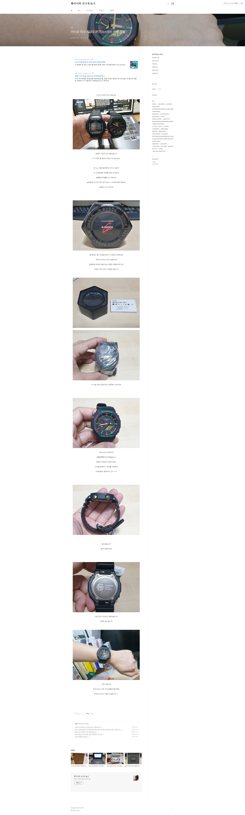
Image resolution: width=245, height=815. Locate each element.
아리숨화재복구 (156, 129)
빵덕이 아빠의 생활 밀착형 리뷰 (82, 779)
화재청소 (154, 104)
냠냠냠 (155, 70)
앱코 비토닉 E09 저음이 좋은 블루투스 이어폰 (88, 734)
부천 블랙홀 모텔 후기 (81, 736)
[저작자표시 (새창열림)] (92, 713)
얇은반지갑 (170, 146)
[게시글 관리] (81, 713)
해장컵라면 (154, 131)
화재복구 (155, 57)
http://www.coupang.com (83, 73)
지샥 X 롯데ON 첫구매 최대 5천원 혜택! (90, 62)
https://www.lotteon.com (82, 59)
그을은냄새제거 (161, 104)
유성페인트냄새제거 (157, 119)
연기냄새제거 (165, 134)
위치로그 (101, 10)
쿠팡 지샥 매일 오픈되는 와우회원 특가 (90, 76)
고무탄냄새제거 (156, 146)
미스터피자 (154, 126)
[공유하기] (78, 713)
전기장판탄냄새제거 (164, 114)
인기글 (159, 89)
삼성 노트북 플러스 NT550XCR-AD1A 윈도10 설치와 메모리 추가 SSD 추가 (97, 729)
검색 (168, 3)
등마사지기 (154, 149)
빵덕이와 (155, 61)
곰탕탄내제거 (155, 144)
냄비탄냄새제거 (156, 106)
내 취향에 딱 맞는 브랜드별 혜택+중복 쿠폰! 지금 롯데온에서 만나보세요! (100, 65)
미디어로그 (89, 10)
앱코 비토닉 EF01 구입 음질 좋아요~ (86, 732)
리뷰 (76, 723)
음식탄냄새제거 (156, 116)
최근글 (154, 89)
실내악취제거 (169, 104)
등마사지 (160, 126)
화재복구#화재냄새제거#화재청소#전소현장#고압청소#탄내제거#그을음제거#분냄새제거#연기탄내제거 (162, 139)
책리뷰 (155, 67)
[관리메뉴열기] (241, 3)
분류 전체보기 (157, 54)
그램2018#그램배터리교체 (158, 151)
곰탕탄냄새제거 (164, 129)
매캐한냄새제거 (162, 131)
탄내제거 (160, 149)
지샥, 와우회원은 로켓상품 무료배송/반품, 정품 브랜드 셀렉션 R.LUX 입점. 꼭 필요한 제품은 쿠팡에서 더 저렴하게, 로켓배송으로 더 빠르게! (106, 80)
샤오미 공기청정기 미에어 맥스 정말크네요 (87, 727)
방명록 (112, 10)
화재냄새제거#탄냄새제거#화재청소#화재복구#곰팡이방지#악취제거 (162, 123)
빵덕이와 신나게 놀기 (83, 3)
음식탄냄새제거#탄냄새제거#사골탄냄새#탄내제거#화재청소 (162, 110)
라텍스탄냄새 (164, 146)
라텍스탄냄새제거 (156, 134)
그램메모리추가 (166, 119)
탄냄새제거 (166, 126)
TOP (172, 808)
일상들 (155, 73)
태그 (79, 10)
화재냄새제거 (155, 114)
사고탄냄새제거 (163, 144)
